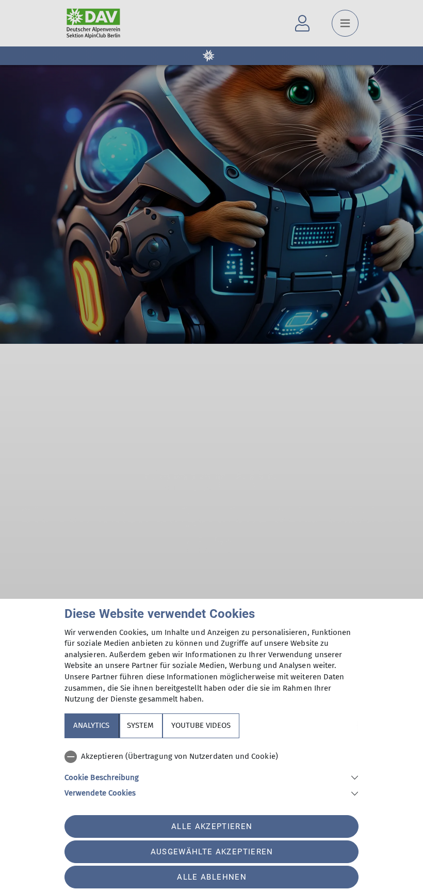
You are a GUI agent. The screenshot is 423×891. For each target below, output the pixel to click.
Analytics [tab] (91, 725)
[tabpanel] (211, 772)
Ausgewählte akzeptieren (212, 851)
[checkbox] (211, 756)
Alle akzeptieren (211, 826)
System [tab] (140, 725)
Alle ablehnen (211, 877)
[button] (211, 777)
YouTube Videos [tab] (201, 725)
